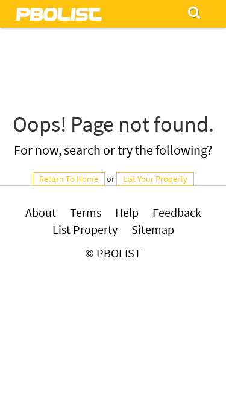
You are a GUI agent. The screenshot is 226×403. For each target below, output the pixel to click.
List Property (85, 229)
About (40, 212)
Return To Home (68, 178)
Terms (85, 212)
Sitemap (152, 229)
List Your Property (155, 178)
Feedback (176, 212)
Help (127, 212)
